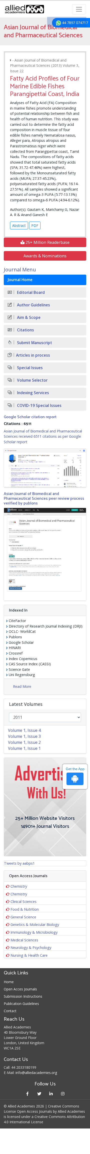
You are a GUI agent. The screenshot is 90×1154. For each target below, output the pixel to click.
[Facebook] (27, 1093)
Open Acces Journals (20, 989)
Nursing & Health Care (29, 955)
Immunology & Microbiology (34, 932)
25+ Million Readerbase (47, 242)
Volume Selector (32, 380)
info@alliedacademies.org (36, 1072)
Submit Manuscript (34, 342)
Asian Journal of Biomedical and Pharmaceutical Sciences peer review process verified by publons (44, 498)
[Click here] (45, 468)
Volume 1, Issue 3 (24, 736)
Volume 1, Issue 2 (24, 742)
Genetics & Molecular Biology (34, 924)
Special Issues (29, 367)
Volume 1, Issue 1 (24, 748)
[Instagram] (62, 1093)
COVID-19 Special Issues (39, 405)
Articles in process (33, 355)
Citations (25, 330)
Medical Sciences (24, 940)
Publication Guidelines (21, 1003)
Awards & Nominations (45, 256)
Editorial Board (30, 292)
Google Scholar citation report (30, 417)
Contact (10, 1010)
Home (9, 981)
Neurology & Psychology (30, 947)
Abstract (19, 225)
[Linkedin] (50, 1093)
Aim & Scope (28, 317)
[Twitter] (39, 1093)
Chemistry (18, 886)
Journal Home (20, 279)
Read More (22, 686)
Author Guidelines (33, 305)
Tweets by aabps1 (19, 863)
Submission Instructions (23, 996)
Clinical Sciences (23, 901)
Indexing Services (32, 392)
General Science (23, 917)
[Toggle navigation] (79, 9)
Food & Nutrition (24, 909)
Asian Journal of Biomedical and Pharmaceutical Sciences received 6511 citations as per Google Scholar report (43, 436)
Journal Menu (20, 269)
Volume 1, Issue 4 (24, 730)
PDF (34, 225)
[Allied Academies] (24, 9)
